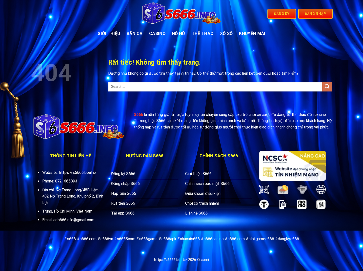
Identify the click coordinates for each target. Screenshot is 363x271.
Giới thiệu (109, 33)
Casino (157, 33)
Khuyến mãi (252, 33)
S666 (138, 114)
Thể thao (203, 33)
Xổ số (226, 33)
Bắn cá (135, 33)
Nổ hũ (178, 33)
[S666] (181, 14)
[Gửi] (327, 86)
